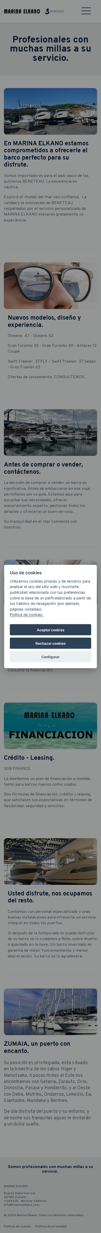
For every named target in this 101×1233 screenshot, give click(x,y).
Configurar (50, 657)
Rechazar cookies (50, 643)
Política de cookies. (27, 614)
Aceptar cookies (50, 630)
